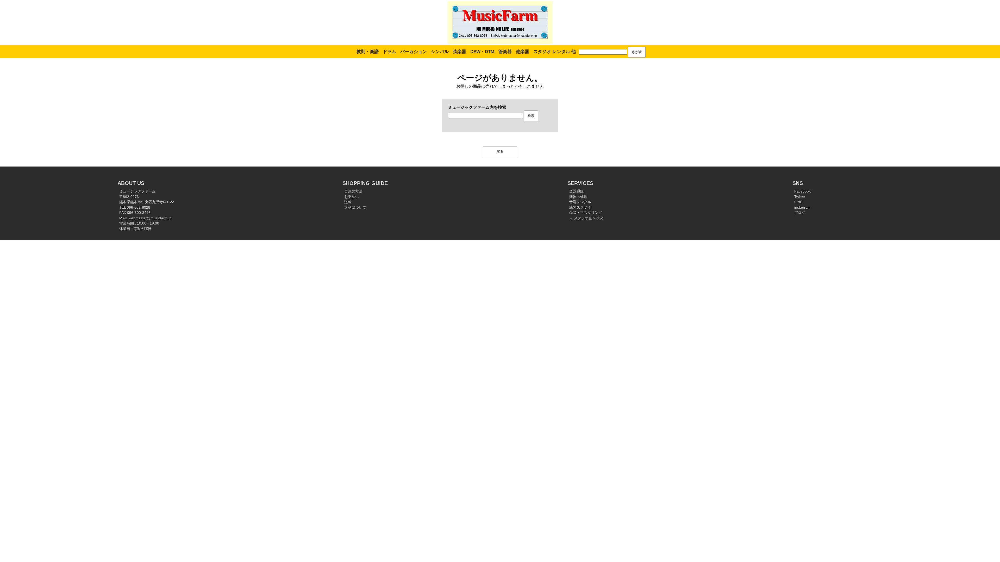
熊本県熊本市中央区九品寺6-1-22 (146, 202)
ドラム (389, 51)
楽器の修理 (578, 197)
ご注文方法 (353, 191)
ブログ (799, 213)
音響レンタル (580, 202)
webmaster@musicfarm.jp (150, 218)
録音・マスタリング (585, 213)
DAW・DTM (482, 51)
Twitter (799, 197)
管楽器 (505, 51)
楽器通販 (576, 191)
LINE (798, 202)
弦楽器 (459, 51)
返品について (355, 207)
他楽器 (522, 51)
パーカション (413, 51)
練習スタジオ (580, 207)
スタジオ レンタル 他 (554, 51)
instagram (802, 207)
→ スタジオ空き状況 (586, 218)
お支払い (351, 197)
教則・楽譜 (368, 51)
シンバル (440, 51)
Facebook (802, 191)
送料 (348, 202)
